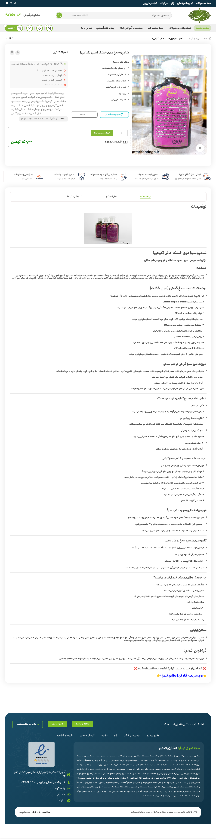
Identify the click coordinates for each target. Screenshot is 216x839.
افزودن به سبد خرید (102, 133)
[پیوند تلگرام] (7, 3)
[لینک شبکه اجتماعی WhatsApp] (11, 3)
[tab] (145, 197)
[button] (82, 724)
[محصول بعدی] (6, 38)
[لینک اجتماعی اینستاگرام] (15, 3)
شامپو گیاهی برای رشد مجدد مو (28, 101)
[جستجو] (59, 15)
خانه (205, 39)
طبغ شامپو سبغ (27, 105)
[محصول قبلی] (12, 38)
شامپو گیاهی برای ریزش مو (50, 105)
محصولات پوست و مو (32, 118)
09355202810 (13, 15)
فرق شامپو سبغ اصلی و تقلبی (26, 113)
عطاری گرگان (18, 109)
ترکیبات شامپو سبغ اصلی (42, 93)
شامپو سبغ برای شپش (40, 97)
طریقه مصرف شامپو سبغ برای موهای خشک (37, 107)
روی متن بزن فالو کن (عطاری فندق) (181, 676)
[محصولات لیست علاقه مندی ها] (39, 28)
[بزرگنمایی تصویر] (200, 148)
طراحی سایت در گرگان (40, 812)
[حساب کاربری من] (29, 28)
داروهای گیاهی (194, 39)
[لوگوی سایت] (199, 15)
